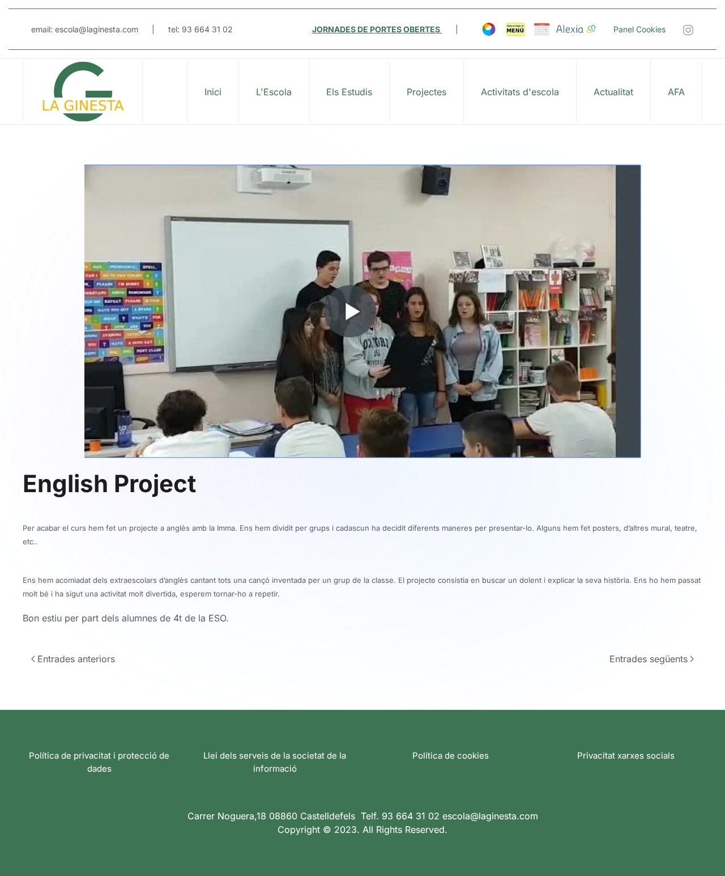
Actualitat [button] (613, 92)
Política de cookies (450, 755)
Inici (212, 92)
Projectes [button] (426, 92)
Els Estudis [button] (349, 92)
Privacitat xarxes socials (626, 755)
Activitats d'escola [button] (520, 92)
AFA (676, 92)
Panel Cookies (639, 29)
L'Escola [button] (274, 92)
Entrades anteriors (76, 659)
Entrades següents (648, 659)
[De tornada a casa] (83, 91)
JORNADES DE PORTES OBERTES (376, 29)
